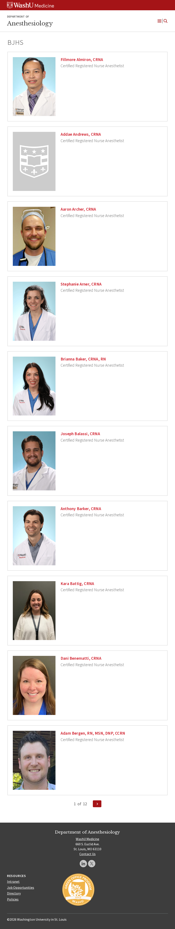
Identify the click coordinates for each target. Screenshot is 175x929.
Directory (14, 893)
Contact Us (87, 854)
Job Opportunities (20, 887)
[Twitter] (91, 863)
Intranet (13, 881)
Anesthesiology (30, 23)
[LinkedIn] (83, 863)
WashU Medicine (87, 839)
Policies (13, 899)
